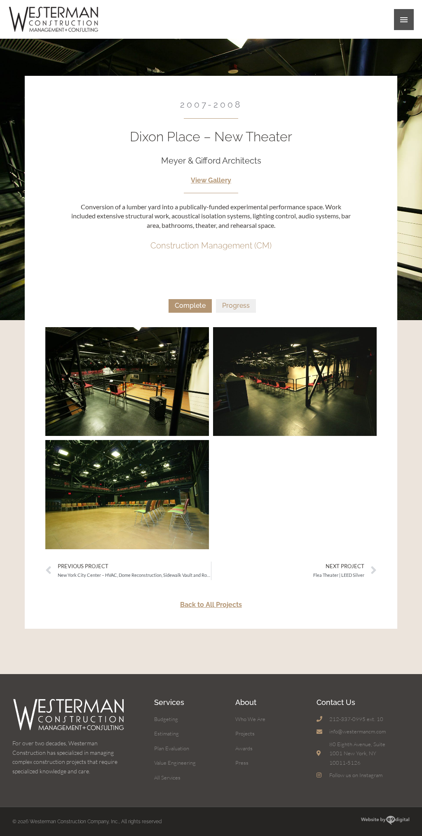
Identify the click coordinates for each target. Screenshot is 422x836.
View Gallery (211, 180)
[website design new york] (385, 821)
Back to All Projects (211, 605)
